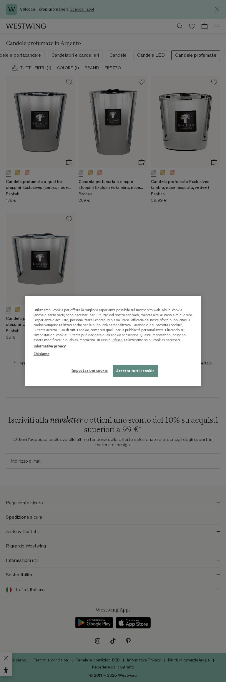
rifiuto (117, 340)
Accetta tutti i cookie (135, 371)
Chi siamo (41, 354)
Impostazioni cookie (90, 370)
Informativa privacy (50, 346)
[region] (113, 341)
